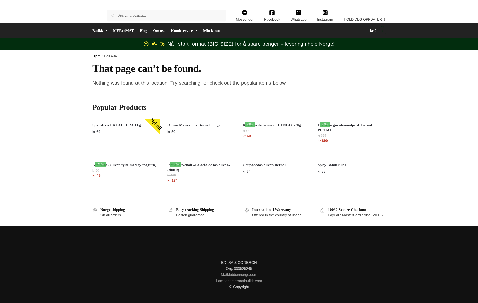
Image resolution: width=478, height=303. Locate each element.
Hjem (96, 56)
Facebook (272, 19)
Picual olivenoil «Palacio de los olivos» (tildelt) (198, 167)
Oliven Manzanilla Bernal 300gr (193, 125)
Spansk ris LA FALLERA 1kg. (117, 125)
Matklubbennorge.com (239, 274)
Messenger (245, 19)
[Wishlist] (227, 127)
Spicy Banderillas (332, 165)
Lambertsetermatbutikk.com (239, 281)
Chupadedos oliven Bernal (264, 165)
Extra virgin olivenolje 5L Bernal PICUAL (345, 127)
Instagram (325, 19)
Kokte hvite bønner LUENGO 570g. (272, 125)
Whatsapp (299, 19)
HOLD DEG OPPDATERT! (364, 19)
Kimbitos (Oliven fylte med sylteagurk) (124, 165)
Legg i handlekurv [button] (126, 151)
